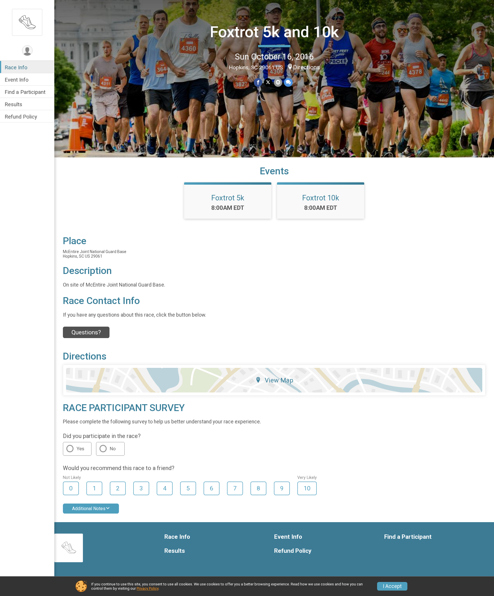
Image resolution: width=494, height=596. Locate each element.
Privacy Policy (147, 588)
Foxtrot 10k (320, 198)
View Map (279, 380)
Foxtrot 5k (227, 198)
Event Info (17, 80)
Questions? (86, 332)
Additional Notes (88, 508)
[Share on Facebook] (258, 82)
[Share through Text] (288, 82)
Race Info (16, 67)
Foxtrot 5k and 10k (274, 32)
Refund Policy (21, 117)
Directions (306, 67)
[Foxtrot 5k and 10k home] (27, 22)
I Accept (392, 586)
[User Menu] (27, 50)
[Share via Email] (278, 82)
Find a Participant (25, 92)
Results (13, 105)
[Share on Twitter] (268, 82)
